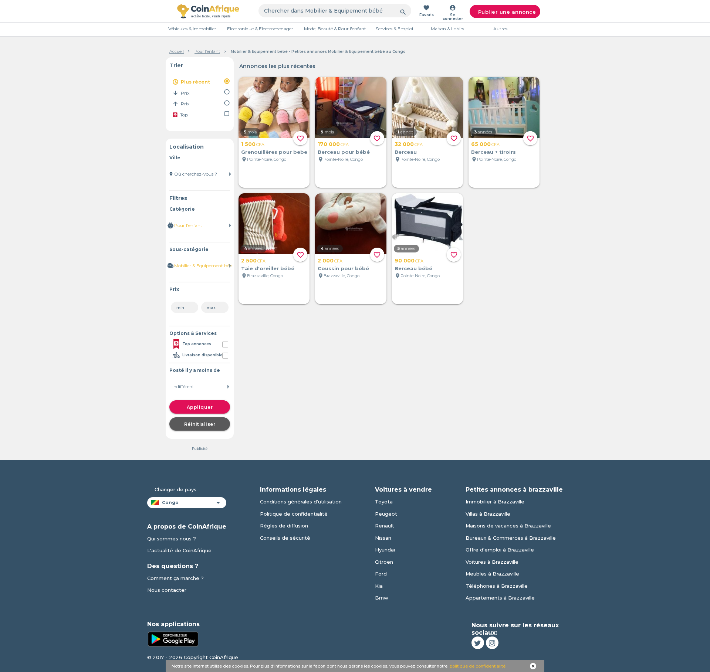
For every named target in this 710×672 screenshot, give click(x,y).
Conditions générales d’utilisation (301, 502)
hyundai (385, 550)
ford (381, 574)
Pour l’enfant (207, 51)
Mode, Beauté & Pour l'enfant (335, 28)
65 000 (485, 144)
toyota (384, 502)
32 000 (409, 144)
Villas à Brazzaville (488, 514)
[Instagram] (492, 643)
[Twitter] (477, 643)
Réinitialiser (200, 424)
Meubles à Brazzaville (492, 574)
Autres (500, 28)
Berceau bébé (413, 268)
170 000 (333, 144)
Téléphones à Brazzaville (497, 586)
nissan (383, 538)
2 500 (253, 260)
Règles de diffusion (284, 526)
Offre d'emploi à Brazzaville (500, 550)
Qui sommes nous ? (171, 539)
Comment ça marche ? (175, 578)
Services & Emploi (394, 28)
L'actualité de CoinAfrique (179, 550)
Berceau (406, 152)
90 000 (409, 260)
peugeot (386, 514)
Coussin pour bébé (343, 268)
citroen (384, 562)
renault (384, 526)
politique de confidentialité (478, 666)
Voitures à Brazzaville (492, 562)
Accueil (176, 51)
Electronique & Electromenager (260, 28)
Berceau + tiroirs (493, 152)
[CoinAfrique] (208, 11)
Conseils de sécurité (285, 538)
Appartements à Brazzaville (500, 598)
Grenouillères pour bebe (274, 152)
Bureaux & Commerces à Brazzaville (511, 538)
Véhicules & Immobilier (192, 28)
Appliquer (200, 407)
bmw (381, 598)
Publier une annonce (507, 12)
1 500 (252, 144)
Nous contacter (166, 590)
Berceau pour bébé (344, 152)
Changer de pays (175, 489)
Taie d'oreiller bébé (267, 268)
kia (379, 586)
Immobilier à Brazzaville (495, 502)
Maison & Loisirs (447, 28)
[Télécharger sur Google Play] (173, 638)
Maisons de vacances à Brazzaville (508, 526)
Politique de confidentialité (294, 514)
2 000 (330, 260)
